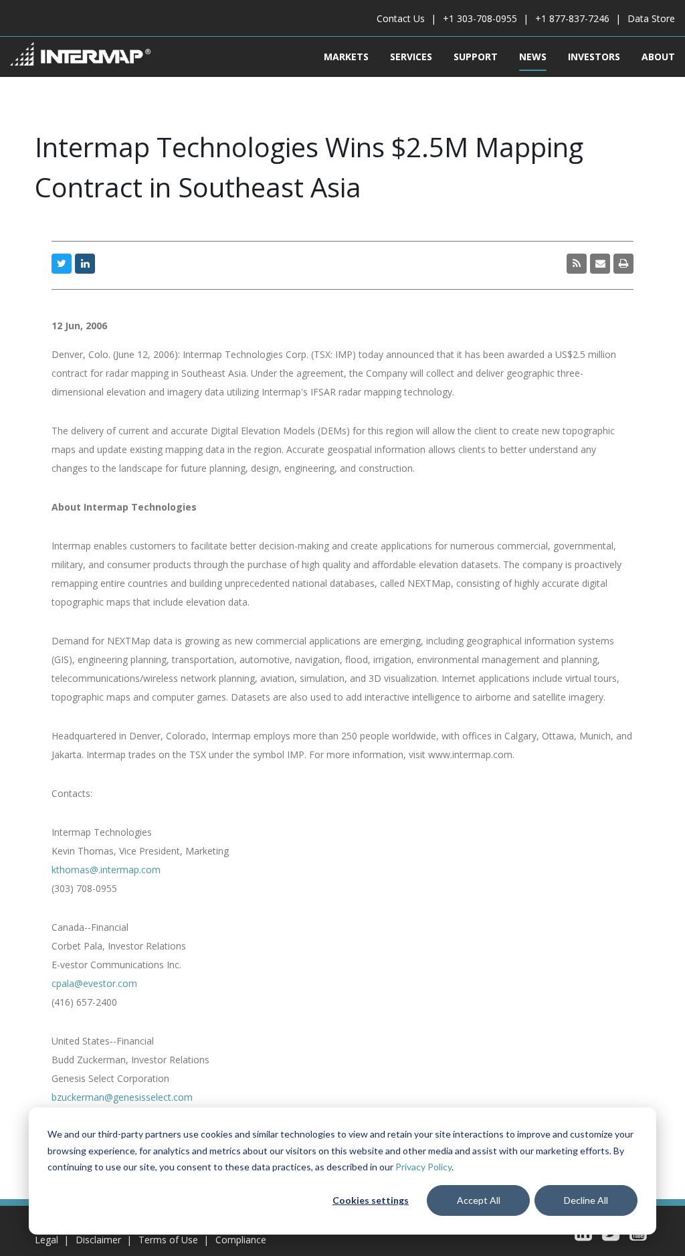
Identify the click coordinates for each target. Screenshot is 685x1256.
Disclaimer (98, 1239)
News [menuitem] (533, 56)
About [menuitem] (658, 56)
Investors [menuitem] (594, 56)
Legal (46, 1239)
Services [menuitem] (411, 56)
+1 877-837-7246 (572, 18)
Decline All (586, 1200)
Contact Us (401, 18)
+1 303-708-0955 (480, 18)
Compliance (240, 1239)
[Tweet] (62, 264)
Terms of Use (168, 1239)
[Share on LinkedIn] (85, 264)
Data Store (651, 18)
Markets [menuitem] (346, 56)
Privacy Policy (423, 1166)
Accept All (478, 1200)
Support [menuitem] (476, 56)
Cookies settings (370, 1200)
